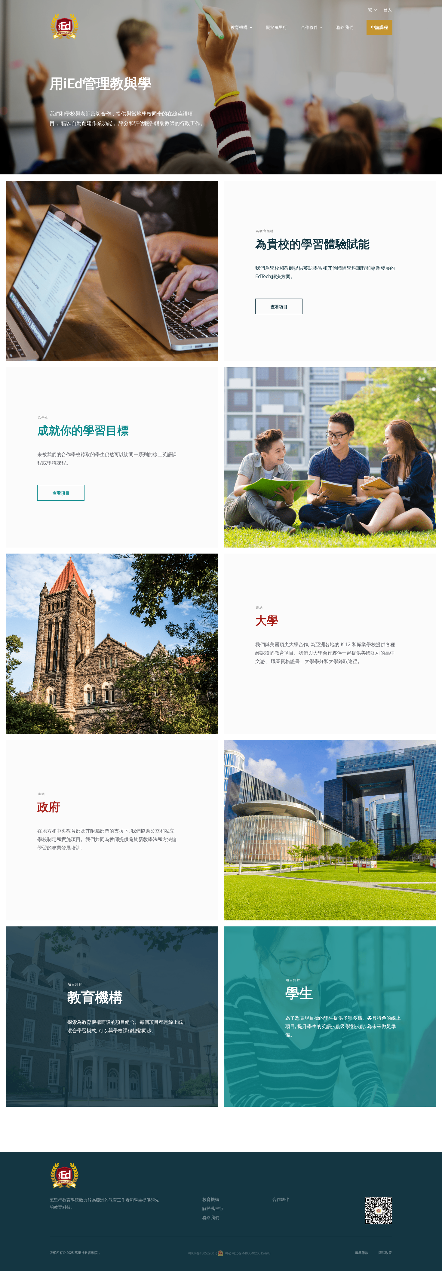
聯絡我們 (344, 27)
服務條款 (361, 1252)
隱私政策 (385, 1252)
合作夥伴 (280, 1199)
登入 (387, 10)
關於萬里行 (276, 27)
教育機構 (210, 1199)
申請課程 (379, 27)
